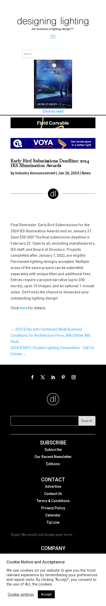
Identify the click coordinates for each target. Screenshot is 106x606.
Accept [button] (46, 594)
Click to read (53, 111)
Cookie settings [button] (21, 594)
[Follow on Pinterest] (63, 377)
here (23, 308)
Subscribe (53, 450)
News (86, 173)
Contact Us (53, 494)
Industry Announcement (35, 173)
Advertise (53, 486)
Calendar (53, 515)
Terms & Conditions (53, 501)
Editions (53, 464)
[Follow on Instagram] (73, 377)
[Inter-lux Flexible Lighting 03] (53, 127)
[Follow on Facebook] (32, 377)
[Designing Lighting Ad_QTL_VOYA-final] (53, 147)
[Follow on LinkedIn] (53, 377)
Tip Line (53, 522)
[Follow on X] (43, 377)
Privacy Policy (53, 508)
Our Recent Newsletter (53, 457)
